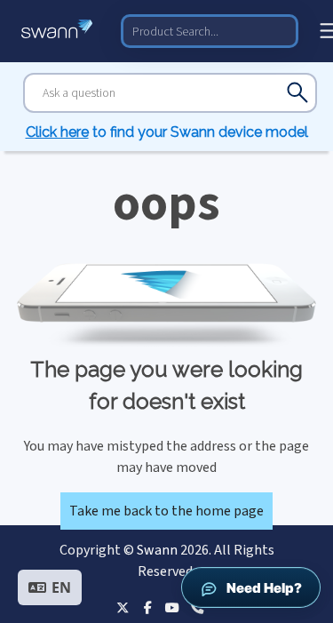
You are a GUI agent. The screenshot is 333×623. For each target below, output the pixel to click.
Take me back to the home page (166, 511)
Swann (157, 550)
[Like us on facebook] (148, 607)
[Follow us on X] (123, 607)
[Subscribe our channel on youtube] (173, 607)
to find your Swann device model (167, 132)
